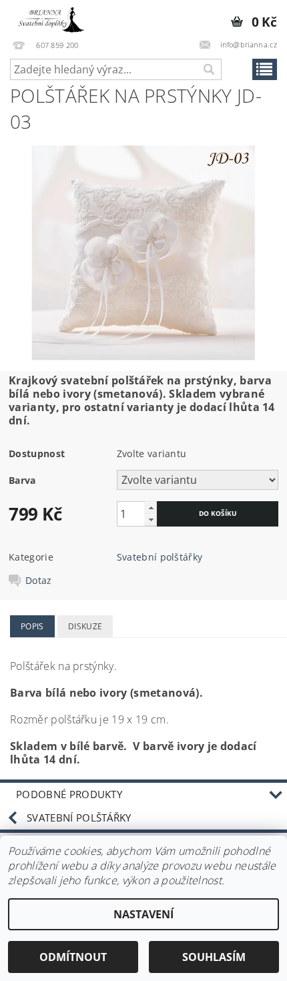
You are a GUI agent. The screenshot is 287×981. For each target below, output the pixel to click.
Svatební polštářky (160, 557)
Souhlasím (214, 957)
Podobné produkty (69, 794)
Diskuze (85, 626)
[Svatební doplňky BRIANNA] (48, 17)
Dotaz (38, 581)
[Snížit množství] (151, 519)
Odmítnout (73, 957)
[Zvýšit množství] (151, 507)
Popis (32, 626)
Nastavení (143, 914)
